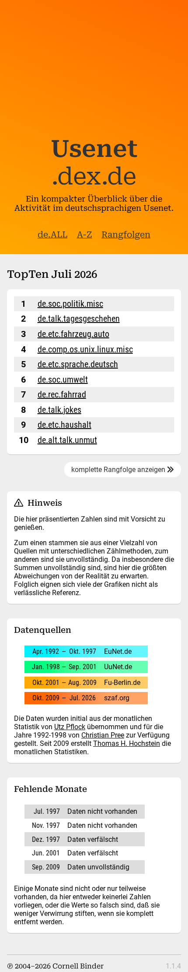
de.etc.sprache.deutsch (78, 364)
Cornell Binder (78, 966)
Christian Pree (102, 735)
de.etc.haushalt (64, 424)
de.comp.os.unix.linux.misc (85, 349)
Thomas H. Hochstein (126, 743)
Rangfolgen (125, 235)
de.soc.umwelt (63, 379)
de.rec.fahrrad (62, 394)
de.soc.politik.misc (70, 303)
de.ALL (52, 235)
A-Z (84, 235)
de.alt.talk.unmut (67, 440)
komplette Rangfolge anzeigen (119, 469)
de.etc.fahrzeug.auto (73, 334)
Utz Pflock (69, 727)
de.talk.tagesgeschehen (79, 318)
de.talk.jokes (59, 409)
